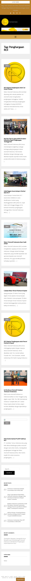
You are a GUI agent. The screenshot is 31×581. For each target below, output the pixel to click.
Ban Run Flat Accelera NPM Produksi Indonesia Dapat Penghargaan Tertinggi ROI (15, 140)
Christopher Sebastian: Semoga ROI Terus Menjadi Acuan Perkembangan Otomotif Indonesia (15, 540)
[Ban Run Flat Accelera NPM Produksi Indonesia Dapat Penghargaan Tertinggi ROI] (15, 126)
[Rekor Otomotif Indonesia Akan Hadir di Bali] (15, 230)
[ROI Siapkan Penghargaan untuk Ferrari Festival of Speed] (15, 326)
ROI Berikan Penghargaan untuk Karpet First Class (14, 542)
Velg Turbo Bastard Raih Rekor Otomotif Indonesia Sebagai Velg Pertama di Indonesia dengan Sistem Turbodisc (15, 8)
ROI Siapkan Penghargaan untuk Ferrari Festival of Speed (15, 342)
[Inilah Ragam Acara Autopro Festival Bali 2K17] (15, 179)
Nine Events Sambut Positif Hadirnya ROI (15, 439)
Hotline (11, 577)
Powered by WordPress (7, 574)
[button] (10, 13)
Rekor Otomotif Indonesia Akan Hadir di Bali (15, 242)
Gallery (15, 576)
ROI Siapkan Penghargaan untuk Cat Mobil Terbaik (14, 88)
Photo (20, 576)
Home (2, 576)
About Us (7, 576)
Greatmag (20, 574)
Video (23, 576)
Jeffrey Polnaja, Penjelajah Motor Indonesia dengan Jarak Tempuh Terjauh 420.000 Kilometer (16, 514)
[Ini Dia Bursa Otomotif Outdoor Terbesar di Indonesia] (15, 378)
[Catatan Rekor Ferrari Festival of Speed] (15, 278)
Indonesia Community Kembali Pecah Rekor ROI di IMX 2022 (15, 489)
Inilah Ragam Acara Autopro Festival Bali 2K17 (14, 191)
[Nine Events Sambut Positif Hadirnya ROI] (15, 426)
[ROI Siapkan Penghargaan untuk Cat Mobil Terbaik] (15, 72)
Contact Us (5, 577)
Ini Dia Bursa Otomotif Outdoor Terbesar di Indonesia (13, 390)
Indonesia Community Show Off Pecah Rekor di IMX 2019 (15, 520)
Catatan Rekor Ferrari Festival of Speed (15, 290)
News (7, 66)
